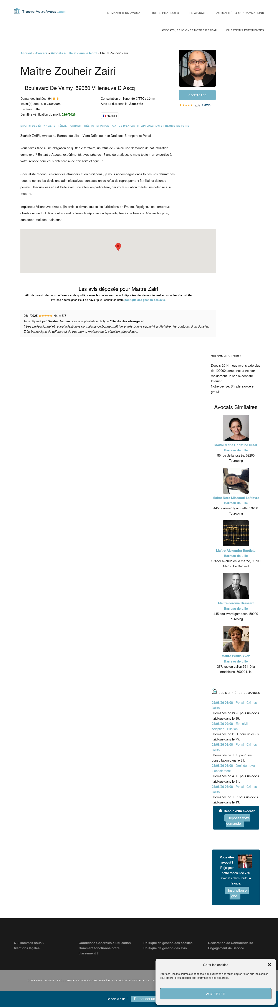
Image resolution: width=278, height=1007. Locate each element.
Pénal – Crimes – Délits (76, 125)
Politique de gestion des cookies (167, 942)
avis (206, 105)
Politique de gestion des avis (165, 948)
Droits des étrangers (37, 125)
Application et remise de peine (165, 125)
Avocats (41, 53)
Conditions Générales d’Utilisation (105, 942)
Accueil (26, 53)
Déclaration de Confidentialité (230, 942)
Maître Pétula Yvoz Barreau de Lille (236, 658)
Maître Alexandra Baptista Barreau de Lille (235, 553)
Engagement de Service (226, 948)
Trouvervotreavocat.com (40, 10)
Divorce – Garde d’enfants (117, 125)
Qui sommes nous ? (29, 942)
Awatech (138, 980)
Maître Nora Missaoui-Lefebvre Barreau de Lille (235, 500)
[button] (269, 964)
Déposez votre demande (238, 820)
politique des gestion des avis (144, 300)
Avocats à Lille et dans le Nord (74, 53)
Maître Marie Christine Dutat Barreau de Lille (235, 447)
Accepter (215, 993)
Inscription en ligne (238, 893)
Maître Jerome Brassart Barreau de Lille (236, 606)
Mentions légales (27, 948)
